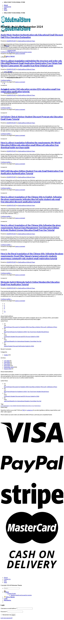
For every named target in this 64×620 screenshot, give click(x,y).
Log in (13, 614)
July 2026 (7, 360)
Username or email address (9, 608)
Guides (6, 355)
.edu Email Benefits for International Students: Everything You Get (22, 341)
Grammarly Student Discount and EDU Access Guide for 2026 (21, 336)
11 (5, 311)
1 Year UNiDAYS (13, 405)
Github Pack (19, 405)
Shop (5, 10)
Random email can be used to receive (21, 52)
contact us (30, 410)
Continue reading (6, 52)
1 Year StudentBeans (5, 405)
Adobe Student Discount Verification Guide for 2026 (19, 346)
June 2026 (7, 362)
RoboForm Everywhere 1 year (28, 405)
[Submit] (4, 590)
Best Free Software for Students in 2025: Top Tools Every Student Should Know (26, 332)
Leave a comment (20, 53)
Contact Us (7, 6)
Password (4, 611)
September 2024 (9, 367)
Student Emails (11, 50)
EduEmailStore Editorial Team (26, 41)
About (6, 5)
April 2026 (7, 365)
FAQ (5, 8)
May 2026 (7, 364)
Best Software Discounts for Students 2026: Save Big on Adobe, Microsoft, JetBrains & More (30, 327)
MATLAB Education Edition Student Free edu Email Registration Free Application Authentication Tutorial (32, 172)
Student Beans (37, 405)
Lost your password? (6, 618)
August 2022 (7, 368)
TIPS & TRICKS (10, 56)
